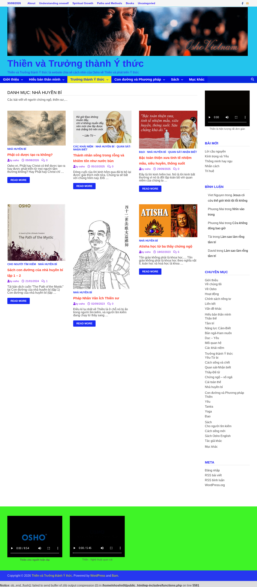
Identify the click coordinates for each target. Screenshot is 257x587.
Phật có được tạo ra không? (30, 155)
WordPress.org (215, 485)
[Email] (247, 3)
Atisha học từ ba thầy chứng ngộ (165, 246)
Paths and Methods (109, 3)
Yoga (208, 411)
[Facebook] (243, 3)
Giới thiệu (11, 79)
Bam (115, 575)
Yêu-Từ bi (211, 357)
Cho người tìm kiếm (21, 264)
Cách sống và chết (217, 362)
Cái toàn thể (213, 382)
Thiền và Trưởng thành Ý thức (75, 63)
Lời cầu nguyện (215, 151)
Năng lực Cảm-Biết (218, 328)
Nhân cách (212, 166)
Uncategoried (146, 3)
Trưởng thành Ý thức (87, 79)
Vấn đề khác (213, 308)
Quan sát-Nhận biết (182, 151)
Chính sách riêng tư (218, 298)
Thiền (209, 396)
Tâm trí (209, 323)
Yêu (207, 401)
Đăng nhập (212, 470)
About (31, 3)
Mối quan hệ (213, 343)
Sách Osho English (218, 436)
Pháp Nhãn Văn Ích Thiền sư (96, 298)
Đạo (142, 151)
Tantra (209, 406)
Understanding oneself (54, 3)
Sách (175, 79)
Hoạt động (212, 294)
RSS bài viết (213, 475)
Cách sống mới (215, 431)
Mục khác (197, 79)
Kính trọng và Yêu (217, 156)
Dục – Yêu (212, 338)
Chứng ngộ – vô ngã (218, 377)
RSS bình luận (214, 480)
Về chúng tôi (213, 284)
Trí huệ (209, 171)
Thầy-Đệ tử (212, 372)
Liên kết (210, 303)
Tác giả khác (213, 440)
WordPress (97, 575)
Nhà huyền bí (16, 148)
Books (130, 3)
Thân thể (211, 318)
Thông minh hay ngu (218, 161)
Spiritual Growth (82, 3)
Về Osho (211, 289)
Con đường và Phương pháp (137, 79)
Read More (18, 180)
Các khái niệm (83, 146)
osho (16, 160)
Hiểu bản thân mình (44, 79)
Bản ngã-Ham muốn (218, 333)
